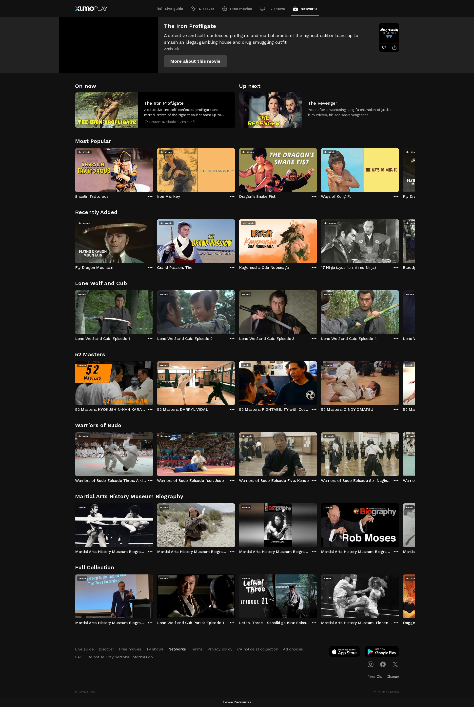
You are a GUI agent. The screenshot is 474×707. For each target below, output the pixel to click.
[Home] (91, 8)
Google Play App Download (382, 652)
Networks (309, 9)
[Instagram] (370, 664)
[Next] (399, 169)
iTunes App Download (345, 652)
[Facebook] (383, 664)
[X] (395, 664)
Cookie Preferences (237, 702)
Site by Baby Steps (385, 692)
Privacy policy (219, 649)
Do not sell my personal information (120, 657)
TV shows (276, 9)
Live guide (174, 9)
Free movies (241, 9)
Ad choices (293, 649)
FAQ (78, 657)
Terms (196, 649)
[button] (195, 61)
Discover (206, 9)
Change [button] (393, 676)
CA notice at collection (257, 649)
